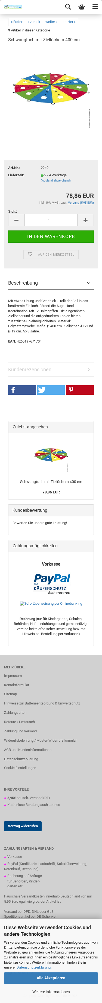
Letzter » (69, 22)
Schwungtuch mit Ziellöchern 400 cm (51, 481)
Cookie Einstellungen (20, 768)
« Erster (16, 22)
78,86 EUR (51, 492)
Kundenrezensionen (29, 369)
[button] (22, 390)
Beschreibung (23, 283)
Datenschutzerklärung (34, 967)
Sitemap (10, 694)
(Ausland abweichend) (56, 180)
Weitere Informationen (51, 992)
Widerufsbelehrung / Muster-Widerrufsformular (40, 740)
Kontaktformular (16, 685)
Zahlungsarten (15, 712)
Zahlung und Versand (20, 731)
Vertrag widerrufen (23, 826)
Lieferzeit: (16, 175)
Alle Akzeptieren (51, 978)
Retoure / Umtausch (19, 722)
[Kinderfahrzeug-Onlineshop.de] (11, 7)
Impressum (13, 676)
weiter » (51, 22)
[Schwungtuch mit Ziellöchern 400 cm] (51, 89)
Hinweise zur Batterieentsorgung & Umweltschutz (42, 703)
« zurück (33, 22)
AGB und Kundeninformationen (27, 750)
